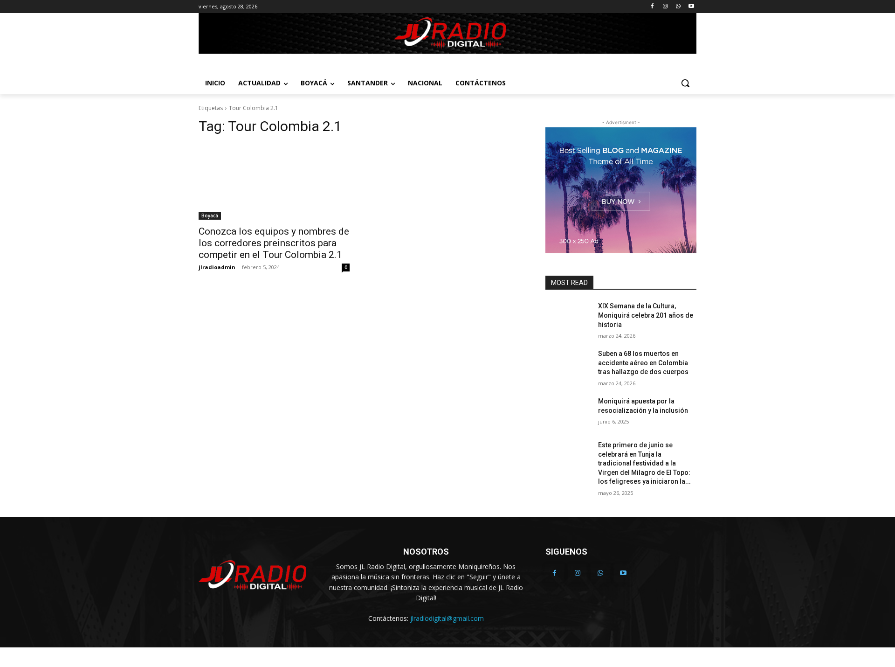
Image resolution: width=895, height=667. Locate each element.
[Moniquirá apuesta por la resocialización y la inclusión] (568, 413)
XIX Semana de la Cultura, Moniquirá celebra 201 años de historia (645, 315)
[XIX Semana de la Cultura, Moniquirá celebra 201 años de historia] (568, 318)
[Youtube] (691, 6)
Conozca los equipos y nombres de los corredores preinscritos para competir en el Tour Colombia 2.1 (274, 243)
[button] (685, 83)
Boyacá (209, 215)
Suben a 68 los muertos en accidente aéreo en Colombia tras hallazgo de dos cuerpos (643, 362)
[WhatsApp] (678, 6)
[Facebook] (652, 6)
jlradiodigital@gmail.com (447, 618)
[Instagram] (665, 6)
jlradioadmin (217, 267)
